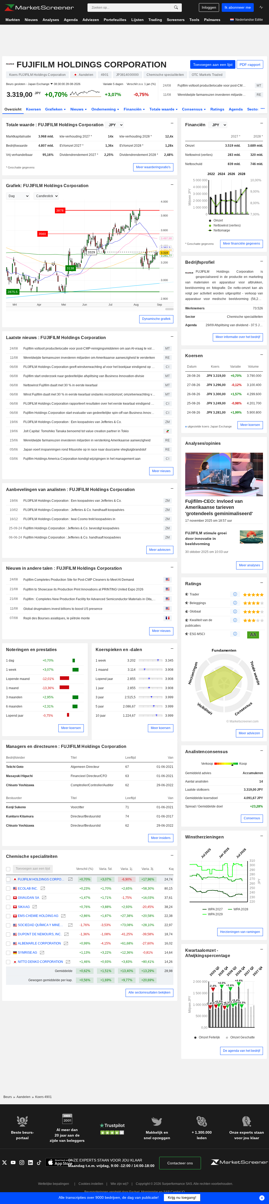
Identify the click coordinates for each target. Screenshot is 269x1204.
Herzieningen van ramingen (240, 932)
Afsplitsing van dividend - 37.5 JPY (239, 325)
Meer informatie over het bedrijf (238, 337)
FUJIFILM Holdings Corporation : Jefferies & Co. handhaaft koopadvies (73, 510)
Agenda (236, 109)
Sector (253, 109)
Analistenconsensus (206, 751)
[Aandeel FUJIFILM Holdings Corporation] (70, 879)
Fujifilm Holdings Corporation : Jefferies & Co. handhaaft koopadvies (72, 537)
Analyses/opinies (203, 443)
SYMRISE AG (27, 952)
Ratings (217, 109)
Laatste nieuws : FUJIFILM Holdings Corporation (56, 337)
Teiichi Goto (14, 767)
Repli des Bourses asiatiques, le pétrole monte (56, 618)
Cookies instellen (91, 1184)
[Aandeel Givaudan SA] (43, 898)
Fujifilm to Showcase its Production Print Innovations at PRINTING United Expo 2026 (83, 589)
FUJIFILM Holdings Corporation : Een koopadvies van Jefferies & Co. (72, 422)
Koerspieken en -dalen (119, 649)
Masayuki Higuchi (19, 776)
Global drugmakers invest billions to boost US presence (62, 609)
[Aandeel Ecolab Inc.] (42, 888)
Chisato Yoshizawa (20, 785)
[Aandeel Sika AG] (34, 907)
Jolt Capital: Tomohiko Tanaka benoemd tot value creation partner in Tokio (76, 431)
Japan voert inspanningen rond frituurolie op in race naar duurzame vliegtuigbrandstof (84, 449)
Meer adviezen (159, 550)
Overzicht (13, 109)
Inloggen (209, 7)
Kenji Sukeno (16, 807)
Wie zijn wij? (119, 1184)
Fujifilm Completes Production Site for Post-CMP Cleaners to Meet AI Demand (78, 580)
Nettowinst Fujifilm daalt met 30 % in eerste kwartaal (60, 385)
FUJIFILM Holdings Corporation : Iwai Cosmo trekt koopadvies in (69, 519)
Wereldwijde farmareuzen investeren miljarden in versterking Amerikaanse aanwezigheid (87, 440)
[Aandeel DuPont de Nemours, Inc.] (66, 934)
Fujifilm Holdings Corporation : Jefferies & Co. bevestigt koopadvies (71, 528)
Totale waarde (162, 109)
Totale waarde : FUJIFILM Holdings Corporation (55, 125)
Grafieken (54, 109)
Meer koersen (71, 728)
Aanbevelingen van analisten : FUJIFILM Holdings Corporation (70, 489)
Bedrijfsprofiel (199, 262)
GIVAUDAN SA (28, 898)
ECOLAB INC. (28, 888)
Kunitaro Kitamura (20, 816)
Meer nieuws (161, 471)
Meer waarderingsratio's (153, 167)
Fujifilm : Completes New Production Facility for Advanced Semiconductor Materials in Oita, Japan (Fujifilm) (89, 599)
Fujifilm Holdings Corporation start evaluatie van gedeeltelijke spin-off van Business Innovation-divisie (89, 413)
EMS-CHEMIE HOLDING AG (38, 916)
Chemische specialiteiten (32, 856)
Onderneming (104, 109)
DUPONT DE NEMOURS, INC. (39, 934)
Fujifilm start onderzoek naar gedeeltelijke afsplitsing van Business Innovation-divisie (83, 376)
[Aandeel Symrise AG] (41, 952)
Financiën (133, 109)
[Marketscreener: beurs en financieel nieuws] (39, 8)
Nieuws (77, 109)
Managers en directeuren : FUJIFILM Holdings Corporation (66, 746)
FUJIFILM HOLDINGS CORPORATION (41, 879)
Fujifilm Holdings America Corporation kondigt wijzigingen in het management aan (82, 459)
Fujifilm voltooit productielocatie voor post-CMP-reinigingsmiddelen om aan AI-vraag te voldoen (212, 85)
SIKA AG (24, 907)
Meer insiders (160, 838)
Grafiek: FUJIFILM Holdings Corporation (47, 185)
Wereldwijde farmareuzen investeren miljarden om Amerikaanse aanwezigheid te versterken (212, 95)
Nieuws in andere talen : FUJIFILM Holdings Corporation (64, 568)
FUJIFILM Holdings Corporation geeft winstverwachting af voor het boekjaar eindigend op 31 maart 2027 (89, 367)
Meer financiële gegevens (241, 243)
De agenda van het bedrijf (241, 1051)
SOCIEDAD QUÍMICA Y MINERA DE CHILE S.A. (41, 925)
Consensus (193, 109)
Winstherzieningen (204, 837)
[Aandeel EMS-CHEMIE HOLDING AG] (62, 916)
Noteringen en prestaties (31, 649)
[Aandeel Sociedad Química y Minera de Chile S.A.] (70, 925)
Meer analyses (249, 565)
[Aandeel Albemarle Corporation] (65, 943)
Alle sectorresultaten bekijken (149, 992)
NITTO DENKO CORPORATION (40, 962)
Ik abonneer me (238, 7)
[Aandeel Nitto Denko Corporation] (67, 962)
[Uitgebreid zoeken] (176, 7)
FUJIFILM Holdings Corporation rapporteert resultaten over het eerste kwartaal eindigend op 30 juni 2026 (89, 403)
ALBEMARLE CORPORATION (39, 943)
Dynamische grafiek (156, 319)
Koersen (33, 109)
